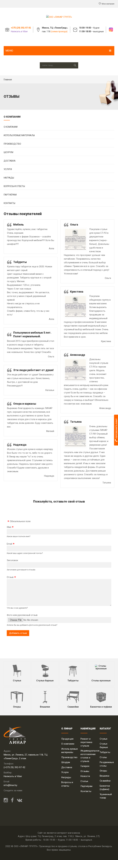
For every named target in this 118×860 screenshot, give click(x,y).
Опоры (17, 706)
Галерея (85, 766)
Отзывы (85, 771)
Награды (9, 178)
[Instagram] (6, 800)
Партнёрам (10, 194)
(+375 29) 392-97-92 (14, 767)
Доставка (10, 161)
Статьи (84, 781)
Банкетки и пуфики (101, 706)
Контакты (9, 203)
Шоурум (8, 152)
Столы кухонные (101, 680)
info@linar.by (10, 785)
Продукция (67, 738)
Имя (9, 527)
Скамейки (73, 706)
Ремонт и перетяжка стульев (86, 742)
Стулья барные (45, 680)
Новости (85, 776)
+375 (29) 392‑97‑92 (21, 28)
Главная (8, 79)
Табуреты (73, 680)
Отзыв (10, 577)
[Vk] (18, 800)
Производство (12, 144)
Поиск (75, 65)
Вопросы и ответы (14, 186)
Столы (103, 757)
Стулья (17, 680)
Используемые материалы (19, 135)
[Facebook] (12, 800)
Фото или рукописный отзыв (22, 615)
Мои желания (108, 4)
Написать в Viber (19, 31)
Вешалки (45, 706)
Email (9, 543)
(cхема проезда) (59, 31)
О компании (11, 127)
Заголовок (12, 560)
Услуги (8, 169)
